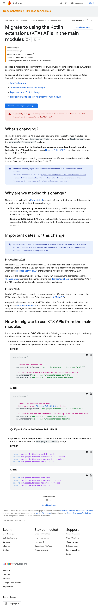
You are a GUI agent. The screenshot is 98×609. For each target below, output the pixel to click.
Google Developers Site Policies (79, 513)
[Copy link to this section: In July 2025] (22, 289)
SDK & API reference (11, 538)
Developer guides (10, 534)
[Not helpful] (91, 20)
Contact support (72, 534)
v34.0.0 (58, 297)
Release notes (71, 546)
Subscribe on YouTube (43, 546)
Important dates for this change (25, 92)
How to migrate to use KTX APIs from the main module (35, 97)
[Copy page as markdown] (35, 39)
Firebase (8, 20)
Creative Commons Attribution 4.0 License (76, 511)
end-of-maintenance (26, 305)
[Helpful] (87, 20)
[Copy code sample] (91, 355)
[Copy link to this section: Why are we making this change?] (68, 193)
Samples (6, 542)
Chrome (6, 574)
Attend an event (41, 550)
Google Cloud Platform (12, 582)
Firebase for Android (38, 11)
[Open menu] (4, 3)
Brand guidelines (73, 550)
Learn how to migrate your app (21, 106)
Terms (5, 597)
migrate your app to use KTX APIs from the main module (63, 175)
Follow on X (39, 542)
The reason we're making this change (27, 87)
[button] (51, 429)
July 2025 (18, 114)
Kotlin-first (35, 200)
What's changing (18, 83)
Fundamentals (55, 20)
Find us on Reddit (41, 538)
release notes (11, 279)
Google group (72, 542)
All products (8, 587)
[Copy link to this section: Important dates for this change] (67, 235)
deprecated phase (60, 279)
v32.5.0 (46, 406)
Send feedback (83, 27)
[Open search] (61, 3)
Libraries (6, 546)
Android (6, 570)
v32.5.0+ (55, 150)
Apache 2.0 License (43, 513)
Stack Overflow (72, 538)
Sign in (92, 3)
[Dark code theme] (87, 355)
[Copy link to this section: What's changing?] (40, 129)
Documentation (12, 11)
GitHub (6, 550)
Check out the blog (42, 534)
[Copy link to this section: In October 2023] (27, 259)
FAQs (68, 554)
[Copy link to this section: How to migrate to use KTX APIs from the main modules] (23, 326)
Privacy (13, 597)
